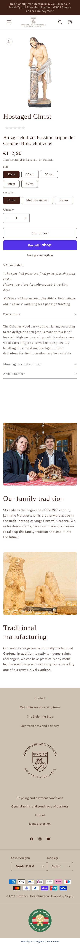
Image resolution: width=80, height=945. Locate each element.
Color (11, 200)
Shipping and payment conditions (40, 798)
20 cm (30, 174)
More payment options (40, 255)
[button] (8, 22)
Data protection (40, 823)
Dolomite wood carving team (40, 707)
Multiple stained (37, 200)
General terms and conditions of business (40, 806)
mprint (40, 815)
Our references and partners (40, 726)
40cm (11, 183)
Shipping (24, 160)
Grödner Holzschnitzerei (34, 896)
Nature (64, 200)
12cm (11, 174)
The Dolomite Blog (40, 716)
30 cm (49, 174)
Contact (40, 698)
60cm (29, 183)
